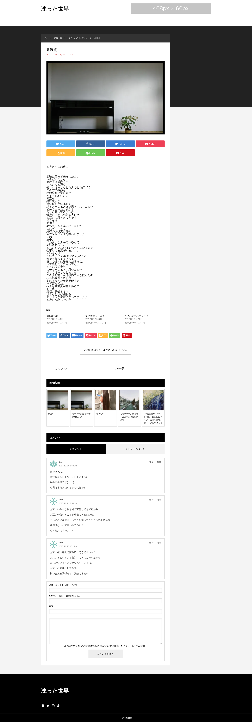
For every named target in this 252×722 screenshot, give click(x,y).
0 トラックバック (135, 449)
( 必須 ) (64, 585)
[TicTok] (58, 705)
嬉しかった (52, 315)
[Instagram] (53, 705)
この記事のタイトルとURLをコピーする (105, 349)
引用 (159, 462)
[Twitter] (48, 705)
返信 (151, 462)
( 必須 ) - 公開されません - (65, 596)
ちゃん (59, 247)
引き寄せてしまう (95, 315)
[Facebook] (43, 705)
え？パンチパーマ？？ (136, 315)
